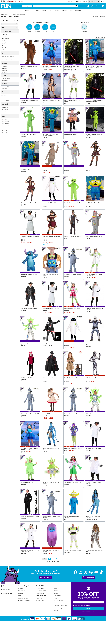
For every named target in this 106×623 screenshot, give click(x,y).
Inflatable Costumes (6, 60)
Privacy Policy (40, 593)
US (71, 1)
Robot (3, 99)
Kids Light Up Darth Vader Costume (52, 343)
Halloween (4, 86)
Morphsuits (4, 80)
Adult (3, 34)
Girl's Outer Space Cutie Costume (72, 308)
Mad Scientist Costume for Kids (51, 308)
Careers (56, 590)
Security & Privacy (41, 590)
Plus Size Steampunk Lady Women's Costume (52, 237)
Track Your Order (82, 1)
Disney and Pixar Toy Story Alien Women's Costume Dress (94, 67)
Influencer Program (59, 608)
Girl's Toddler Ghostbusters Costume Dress (71, 378)
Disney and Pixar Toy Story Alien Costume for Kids (29, 168)
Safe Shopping (40, 588)
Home (4, 586)
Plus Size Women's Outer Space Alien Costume (94, 275)
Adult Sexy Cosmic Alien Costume (73, 448)
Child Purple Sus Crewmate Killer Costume (51, 550)
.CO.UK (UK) (39, 598)
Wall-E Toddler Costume (70, 134)
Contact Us (94, 1)
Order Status (21, 590)
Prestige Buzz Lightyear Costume (72, 550)
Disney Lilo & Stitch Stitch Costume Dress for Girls (52, 67)
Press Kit (56, 598)
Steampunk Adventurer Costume (72, 236)
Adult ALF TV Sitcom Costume (29, 66)
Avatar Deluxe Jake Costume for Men (51, 449)
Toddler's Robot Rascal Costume (94, 236)
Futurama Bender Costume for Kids (30, 413)
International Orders (23, 598)
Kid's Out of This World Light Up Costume (51, 483)
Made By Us (4, 111)
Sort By (99, 37)
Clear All (16, 21)
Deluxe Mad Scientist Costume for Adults (30, 237)
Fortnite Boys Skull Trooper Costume (93, 343)
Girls (3, 49)
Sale (3, 113)
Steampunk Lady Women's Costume (30, 202)
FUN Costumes (5, 78)
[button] (93, 6)
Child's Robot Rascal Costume (72, 168)
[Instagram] (80, 572)
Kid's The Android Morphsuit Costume (93, 378)
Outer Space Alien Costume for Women (72, 101)
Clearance (4, 107)
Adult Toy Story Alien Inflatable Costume (94, 203)
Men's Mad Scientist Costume (93, 448)
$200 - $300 (5, 131)
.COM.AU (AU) (40, 600)
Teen (3, 46)
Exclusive (4, 109)
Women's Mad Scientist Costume (29, 100)
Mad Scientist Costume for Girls (72, 482)
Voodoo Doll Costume (48, 413)
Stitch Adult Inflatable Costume (29, 274)
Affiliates (56, 593)
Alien (3, 95)
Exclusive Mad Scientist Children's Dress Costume (30, 550)
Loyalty (56, 610)
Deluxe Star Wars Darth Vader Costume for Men (72, 67)
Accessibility (57, 595)
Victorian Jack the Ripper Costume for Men (51, 378)
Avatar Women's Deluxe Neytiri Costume (94, 517)
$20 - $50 (4, 125)
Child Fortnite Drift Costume (28, 377)
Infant (3, 42)
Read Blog (89, 577)
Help (104, 1)
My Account (6, 589)
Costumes (4, 58)
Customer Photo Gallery (60, 605)
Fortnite (3, 68)
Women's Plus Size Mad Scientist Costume (94, 309)
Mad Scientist (5, 97)
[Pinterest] (91, 572)
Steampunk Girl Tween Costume (94, 168)
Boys (3, 47)
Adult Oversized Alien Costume (29, 134)
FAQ (19, 595)
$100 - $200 (5, 129)
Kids (3, 40)
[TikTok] (101, 572)
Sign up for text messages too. (83, 605)
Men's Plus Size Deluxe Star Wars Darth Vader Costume (94, 101)
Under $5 (4, 119)
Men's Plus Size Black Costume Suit (30, 516)
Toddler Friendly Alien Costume (94, 413)
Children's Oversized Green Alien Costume (94, 135)
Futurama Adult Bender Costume (72, 274)
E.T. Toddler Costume (48, 168)
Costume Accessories (7, 56)
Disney (3, 66)
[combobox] (54, 6)
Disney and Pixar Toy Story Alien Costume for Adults (51, 135)
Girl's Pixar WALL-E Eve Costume (72, 343)
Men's (3, 36)
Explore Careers (45, 577)
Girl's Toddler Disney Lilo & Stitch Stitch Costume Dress (29, 449)
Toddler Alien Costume (27, 482)
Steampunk (4, 100)
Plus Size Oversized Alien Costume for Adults (73, 203)
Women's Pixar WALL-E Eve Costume (50, 203)
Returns (20, 593)
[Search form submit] (76, 6)
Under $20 (4, 123)
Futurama (4, 70)
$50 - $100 (4, 127)
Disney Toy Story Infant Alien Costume (71, 517)
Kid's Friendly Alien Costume (28, 343)
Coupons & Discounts (24, 600)
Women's (4, 38)
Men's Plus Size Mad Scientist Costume (93, 483)
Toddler (4, 44)
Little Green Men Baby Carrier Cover (50, 275)
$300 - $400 (5, 132)
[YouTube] (96, 572)
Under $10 (4, 121)
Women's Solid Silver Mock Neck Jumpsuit (94, 550)
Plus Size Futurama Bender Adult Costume (51, 517)
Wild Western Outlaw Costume (29, 308)
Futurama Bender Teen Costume (72, 413)
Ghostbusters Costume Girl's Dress (51, 100)
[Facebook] (75, 572)
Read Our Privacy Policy (88, 611)
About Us (56, 588)
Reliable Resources (59, 600)
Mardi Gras (4, 88)
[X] (85, 572)
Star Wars (4, 72)
